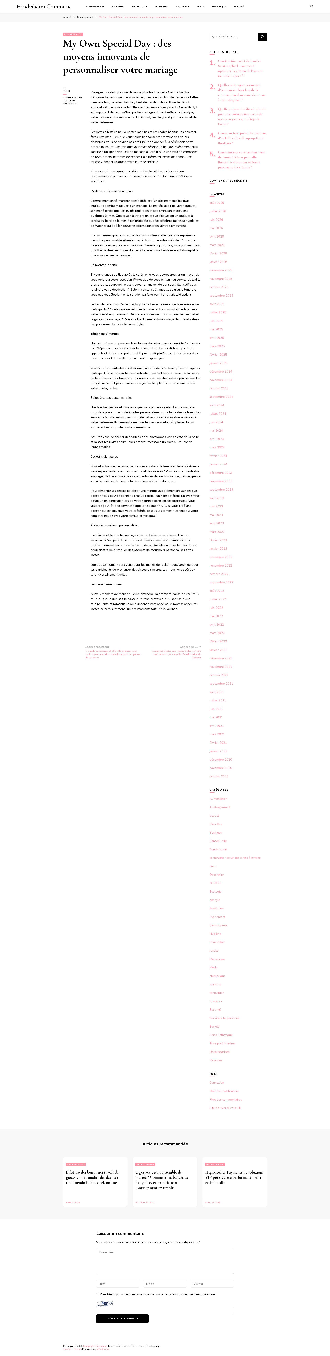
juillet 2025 (218, 312)
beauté (214, 816)
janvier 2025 (218, 363)
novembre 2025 (221, 279)
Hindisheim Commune (44, 6)
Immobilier (182, 6)
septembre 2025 (221, 296)
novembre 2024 (221, 380)
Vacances (216, 1060)
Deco (213, 866)
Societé (239, 6)
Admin (66, 91)
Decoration (139, 6)
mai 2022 (216, 616)
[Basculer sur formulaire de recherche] (312, 6)
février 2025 (218, 355)
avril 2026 (217, 236)
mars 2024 (217, 447)
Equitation (217, 908)
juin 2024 (216, 422)
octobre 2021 (219, 675)
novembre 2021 (221, 667)
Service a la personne (225, 1018)
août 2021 (217, 692)
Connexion (217, 1083)
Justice (214, 951)
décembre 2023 (221, 473)
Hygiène (215, 934)
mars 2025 (217, 346)
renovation (217, 993)
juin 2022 (216, 608)
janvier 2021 (218, 751)
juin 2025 (216, 321)
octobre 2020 (219, 776)
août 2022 (217, 591)
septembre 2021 (221, 684)
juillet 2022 (218, 599)
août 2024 (217, 405)
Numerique (219, 6)
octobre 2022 (219, 574)
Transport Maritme (222, 1043)
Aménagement (220, 807)
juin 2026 (216, 220)
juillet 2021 (218, 700)
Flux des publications (224, 1091)
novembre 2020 (221, 768)
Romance (216, 1001)
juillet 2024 (218, 414)
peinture (215, 984)
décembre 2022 (221, 557)
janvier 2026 (218, 262)
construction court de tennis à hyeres (235, 858)
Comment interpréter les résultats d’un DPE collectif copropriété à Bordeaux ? (242, 138)
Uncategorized (73, 34)
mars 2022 (217, 633)
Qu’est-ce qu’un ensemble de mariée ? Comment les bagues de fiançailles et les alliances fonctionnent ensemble (161, 1180)
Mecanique (217, 959)
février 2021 (218, 743)
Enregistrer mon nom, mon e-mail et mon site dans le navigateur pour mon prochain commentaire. (157, 1294)
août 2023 (217, 498)
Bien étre (117, 6)
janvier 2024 (218, 464)
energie (215, 900)
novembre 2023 (221, 481)
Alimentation (95, 6)
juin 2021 (216, 709)
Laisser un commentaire (74, 102)
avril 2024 (217, 439)
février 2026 (218, 253)
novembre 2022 (221, 565)
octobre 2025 (219, 287)
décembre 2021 (221, 658)
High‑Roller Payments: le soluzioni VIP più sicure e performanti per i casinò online (234, 1177)
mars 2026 (217, 245)
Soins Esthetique (221, 1035)
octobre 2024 (219, 388)
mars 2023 (217, 532)
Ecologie (161, 6)
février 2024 (218, 456)
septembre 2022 (221, 582)
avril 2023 (217, 523)
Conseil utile (218, 841)
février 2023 (218, 540)
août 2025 (217, 304)
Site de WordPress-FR (225, 1108)
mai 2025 (216, 329)
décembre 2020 (221, 759)
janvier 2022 (218, 650)
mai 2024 (216, 430)
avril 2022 (217, 624)
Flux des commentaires (226, 1099)
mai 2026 (216, 228)
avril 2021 (217, 726)
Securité (215, 1010)
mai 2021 (216, 717)
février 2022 (218, 641)
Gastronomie (218, 925)
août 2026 (217, 203)
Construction (218, 849)
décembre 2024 (221, 371)
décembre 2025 (221, 270)
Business (216, 832)
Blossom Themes (72, 1349)
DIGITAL (215, 883)
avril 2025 (217, 338)
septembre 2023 (221, 490)
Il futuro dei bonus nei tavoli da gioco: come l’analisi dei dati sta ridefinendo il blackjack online (92, 1177)
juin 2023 (216, 506)
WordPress (103, 1349)
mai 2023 (216, 515)
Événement (217, 917)
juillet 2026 (218, 211)
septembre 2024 (221, 397)
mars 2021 (217, 734)
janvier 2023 (218, 549)
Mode (200, 6)
